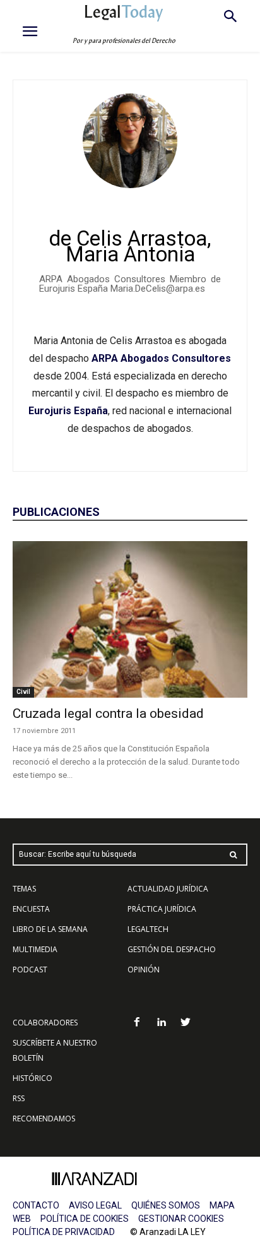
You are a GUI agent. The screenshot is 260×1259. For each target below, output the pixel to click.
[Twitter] (186, 1023)
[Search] (233, 854)
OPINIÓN (143, 969)
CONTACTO (36, 1205)
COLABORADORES (45, 1022)
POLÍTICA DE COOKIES (84, 1219)
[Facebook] (136, 1023)
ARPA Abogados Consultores (161, 358)
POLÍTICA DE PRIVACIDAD (64, 1232)
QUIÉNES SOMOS (165, 1205)
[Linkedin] (161, 1023)
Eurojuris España (68, 411)
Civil (23, 691)
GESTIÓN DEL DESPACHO (171, 949)
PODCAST (30, 969)
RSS (19, 1098)
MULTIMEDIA (35, 949)
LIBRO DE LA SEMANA (50, 929)
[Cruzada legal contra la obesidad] (130, 619)
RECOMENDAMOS (44, 1118)
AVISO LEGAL (95, 1205)
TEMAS (24, 888)
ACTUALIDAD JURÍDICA (167, 888)
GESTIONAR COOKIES (181, 1219)
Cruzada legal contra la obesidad (108, 713)
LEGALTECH (147, 929)
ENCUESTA (31, 909)
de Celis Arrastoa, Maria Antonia (130, 246)
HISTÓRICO (32, 1078)
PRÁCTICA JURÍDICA (161, 909)
